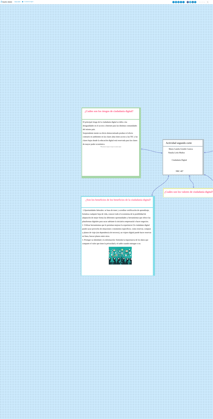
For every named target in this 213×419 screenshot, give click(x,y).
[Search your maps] (208, 2)
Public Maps (17, 1)
